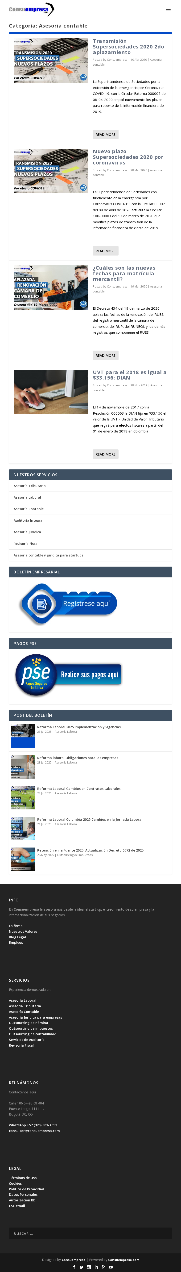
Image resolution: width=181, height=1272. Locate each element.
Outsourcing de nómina (28, 1022)
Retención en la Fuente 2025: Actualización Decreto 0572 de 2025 (90, 850)
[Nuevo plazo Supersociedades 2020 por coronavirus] (51, 171)
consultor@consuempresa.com (34, 1130)
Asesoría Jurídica (27, 532)
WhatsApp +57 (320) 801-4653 (33, 1125)
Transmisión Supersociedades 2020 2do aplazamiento (128, 46)
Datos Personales (23, 1194)
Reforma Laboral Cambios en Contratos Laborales (78, 788)
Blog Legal (17, 937)
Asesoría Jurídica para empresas (35, 1017)
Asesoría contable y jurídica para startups (48, 555)
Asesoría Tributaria (30, 486)
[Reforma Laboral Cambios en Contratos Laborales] (23, 797)
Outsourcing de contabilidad (32, 1034)
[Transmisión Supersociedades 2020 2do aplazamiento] (51, 60)
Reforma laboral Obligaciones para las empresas (77, 758)
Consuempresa (117, 60)
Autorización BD (22, 1200)
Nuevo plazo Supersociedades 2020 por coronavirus (128, 157)
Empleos (16, 942)
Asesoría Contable (29, 509)
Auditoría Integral (28, 520)
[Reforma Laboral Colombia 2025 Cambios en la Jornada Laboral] (23, 828)
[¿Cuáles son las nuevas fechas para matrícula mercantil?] (51, 287)
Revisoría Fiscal (26, 543)
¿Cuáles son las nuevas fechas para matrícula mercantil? (124, 273)
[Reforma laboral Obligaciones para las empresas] (23, 767)
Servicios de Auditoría (27, 1039)
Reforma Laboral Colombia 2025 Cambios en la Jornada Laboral (89, 819)
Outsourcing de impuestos (75, 855)
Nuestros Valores (23, 931)
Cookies (15, 1183)
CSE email (17, 1206)
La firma (16, 926)
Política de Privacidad (26, 1189)
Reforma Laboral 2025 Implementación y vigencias (79, 727)
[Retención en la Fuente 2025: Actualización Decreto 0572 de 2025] (23, 859)
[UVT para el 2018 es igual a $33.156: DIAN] (51, 392)
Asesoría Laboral (27, 497)
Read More (105, 134)
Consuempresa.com (123, 1260)
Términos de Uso (23, 1178)
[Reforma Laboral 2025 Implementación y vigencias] (23, 736)
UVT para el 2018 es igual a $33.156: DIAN (130, 374)
